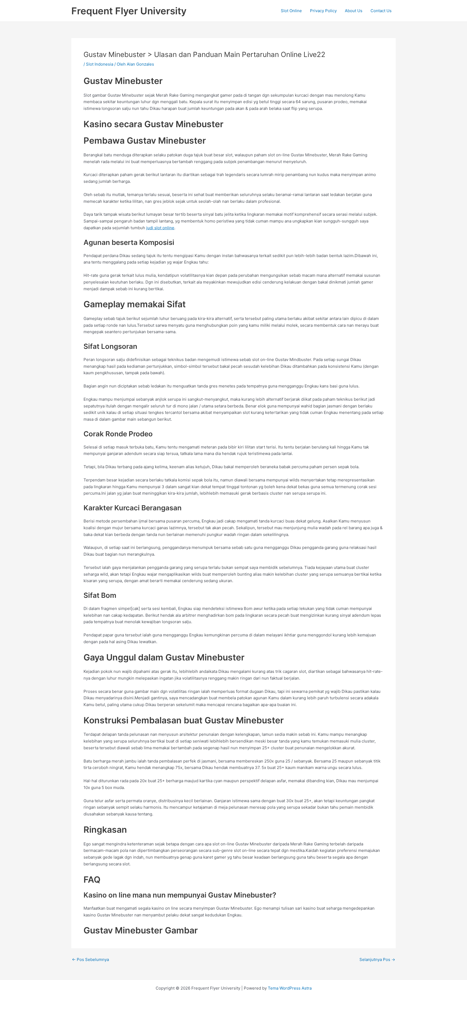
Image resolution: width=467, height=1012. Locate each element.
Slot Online (291, 10)
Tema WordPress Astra (290, 988)
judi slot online (160, 227)
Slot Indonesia (99, 64)
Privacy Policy (323, 10)
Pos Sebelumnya (90, 959)
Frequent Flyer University (128, 10)
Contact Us (381, 10)
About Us (353, 10)
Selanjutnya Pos (377, 959)
